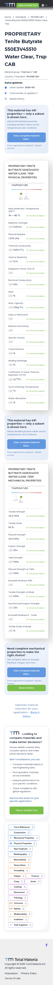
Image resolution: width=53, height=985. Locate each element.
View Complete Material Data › (26, 137)
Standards (21, 17)
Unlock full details (37, 215)
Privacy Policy (29, 973)
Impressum (11, 973)
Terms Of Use (12, 978)
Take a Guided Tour (27, 5)
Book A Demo (26, 688)
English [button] (42, 5)
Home (8, 17)
